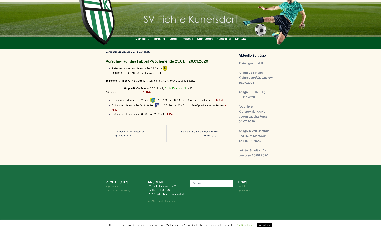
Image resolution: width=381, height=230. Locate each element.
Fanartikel (224, 39)
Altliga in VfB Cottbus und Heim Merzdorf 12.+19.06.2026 (254, 136)
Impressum (112, 186)
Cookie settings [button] (245, 225)
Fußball (188, 39)
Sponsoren (205, 39)
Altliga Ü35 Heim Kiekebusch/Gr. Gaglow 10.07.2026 (256, 77)
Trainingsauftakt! (251, 63)
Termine (159, 39)
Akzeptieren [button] (264, 225)
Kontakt (240, 39)
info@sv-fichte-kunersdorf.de (164, 201)
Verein (173, 39)
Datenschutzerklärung (118, 190)
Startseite (142, 39)
